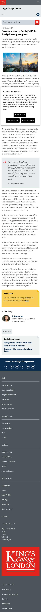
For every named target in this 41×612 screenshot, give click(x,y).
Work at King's (14, 505)
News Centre (13, 486)
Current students (14, 428)
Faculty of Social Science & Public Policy (18, 342)
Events (11, 491)
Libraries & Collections (16, 462)
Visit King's (12, 500)
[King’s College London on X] (12, 367)
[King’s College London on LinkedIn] (22, 367)
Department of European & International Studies (18, 350)
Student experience (15, 409)
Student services (14, 452)
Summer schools (14, 404)
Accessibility (12, 604)
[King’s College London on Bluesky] (33, 367)
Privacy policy (13, 589)
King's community (14, 509)
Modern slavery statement (16, 594)
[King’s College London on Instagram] (17, 367)
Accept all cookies (28, 120)
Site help (11, 599)
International (7, 331)
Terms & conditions (14, 585)
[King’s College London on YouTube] (28, 367)
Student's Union (14, 495)
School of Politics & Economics (14, 345)
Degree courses (14, 386)
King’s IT (12, 467)
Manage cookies (13, 608)
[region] (20, 106)
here (27, 301)
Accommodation (14, 457)
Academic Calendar (15, 471)
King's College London (11, 8)
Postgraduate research (16, 395)
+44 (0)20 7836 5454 (8, 524)
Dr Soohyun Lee (17, 316)
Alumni (11, 438)
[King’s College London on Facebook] (6, 367)
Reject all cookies (13, 120)
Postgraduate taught (15, 390)
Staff (11, 433)
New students (13, 424)
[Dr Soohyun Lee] (7, 319)
